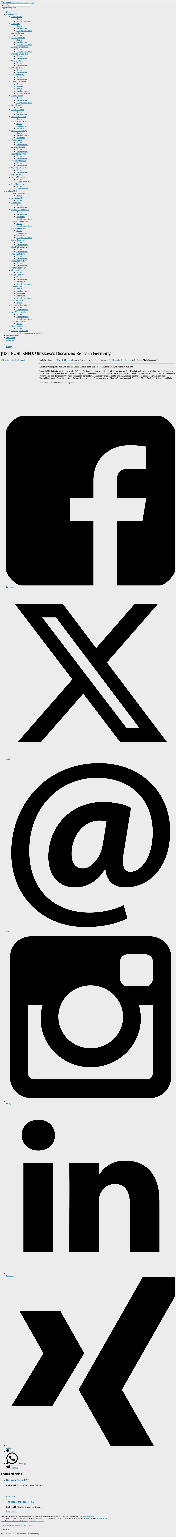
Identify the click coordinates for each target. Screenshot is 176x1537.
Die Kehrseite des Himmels (119, 360)
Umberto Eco (16, 68)
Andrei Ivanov (17, 96)
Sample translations (24, 21)
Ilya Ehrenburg (17, 75)
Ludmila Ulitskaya (18, 286)
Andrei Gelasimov (18, 82)
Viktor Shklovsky (18, 268)
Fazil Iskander (17, 86)
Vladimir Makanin (18, 161)
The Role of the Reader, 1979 (20, 1501)
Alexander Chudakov (20, 47)
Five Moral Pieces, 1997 (17, 1480)
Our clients (10, 337)
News (8, 12)
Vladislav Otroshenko (20, 210)
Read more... (11, 1496)
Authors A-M (11, 14)
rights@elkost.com (88, 1516)
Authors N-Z (11, 191)
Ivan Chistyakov (18, 37)
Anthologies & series (19, 330)
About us (10, 340)
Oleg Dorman (17, 61)
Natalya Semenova (19, 247)
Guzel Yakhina (17, 326)
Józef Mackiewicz (18, 154)
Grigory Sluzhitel (18, 270)
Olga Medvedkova (19, 168)
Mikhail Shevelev (18, 261)
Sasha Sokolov (17, 275)
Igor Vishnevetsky (18, 312)
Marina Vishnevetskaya (20, 305)
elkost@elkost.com (101, 1518)
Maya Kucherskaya (19, 130)
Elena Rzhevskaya (18, 240)
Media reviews (22, 28)
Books (19, 19)
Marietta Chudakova (19, 54)
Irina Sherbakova (18, 254)
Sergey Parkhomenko (20, 221)
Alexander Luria (18, 147)
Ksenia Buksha (17, 33)
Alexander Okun (18, 198)
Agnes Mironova (18, 177)
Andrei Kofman (17, 110)
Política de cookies (27, 1525)
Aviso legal (4, 1525)
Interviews (20, 128)
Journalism (20, 296)
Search (4, 5)
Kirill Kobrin (16, 105)
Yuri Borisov (16, 17)
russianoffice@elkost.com (36, 1520)
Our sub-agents (12, 335)
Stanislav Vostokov (19, 321)
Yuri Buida (15, 23)
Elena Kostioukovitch (20, 121)
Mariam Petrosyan (18, 228)
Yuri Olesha (16, 203)
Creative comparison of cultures (29, 333)
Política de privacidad (14, 1525)
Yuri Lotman (16, 140)
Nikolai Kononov (18, 117)
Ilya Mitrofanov (17, 184)
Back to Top (6, 1529)
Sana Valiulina (17, 300)
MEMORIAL (17, 175)
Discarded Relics (63, 360)
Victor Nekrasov (18, 193)
